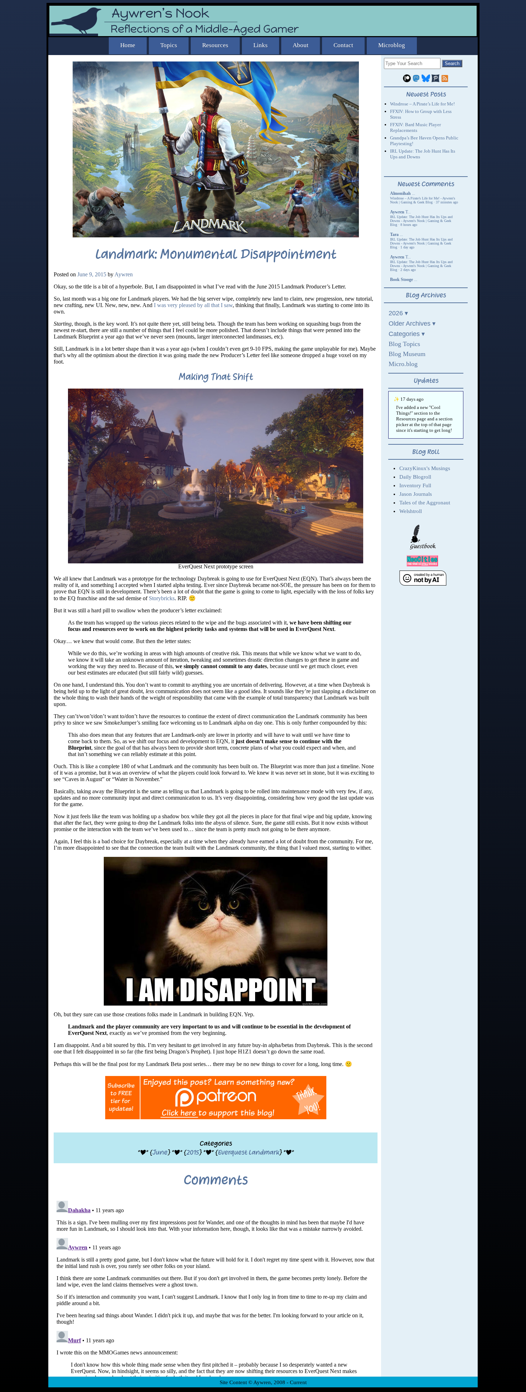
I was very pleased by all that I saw (193, 305)
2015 (192, 1152)
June (159, 1152)
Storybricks (162, 598)
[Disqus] (216, 1287)
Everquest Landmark (248, 1152)
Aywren (124, 274)
